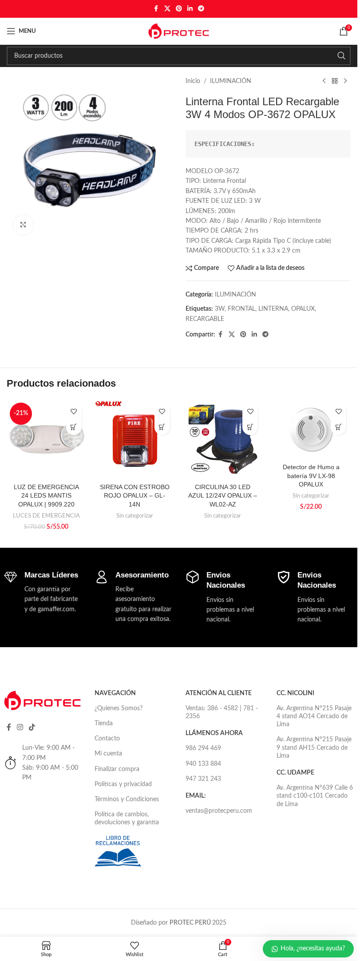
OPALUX (303, 309)
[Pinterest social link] (179, 9)
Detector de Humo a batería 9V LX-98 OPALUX (311, 475)
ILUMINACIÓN (230, 81)
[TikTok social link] (32, 727)
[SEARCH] (341, 56)
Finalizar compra (117, 769)
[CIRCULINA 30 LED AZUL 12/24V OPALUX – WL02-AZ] (223, 439)
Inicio (193, 81)
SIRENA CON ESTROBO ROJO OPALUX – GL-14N (135, 495)
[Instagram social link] (20, 727)
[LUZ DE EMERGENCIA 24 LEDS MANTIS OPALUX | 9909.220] (46, 439)
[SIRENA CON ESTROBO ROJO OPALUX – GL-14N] (134, 439)
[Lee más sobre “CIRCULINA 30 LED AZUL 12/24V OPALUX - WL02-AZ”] (250, 427)
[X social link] (167, 9)
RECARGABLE (205, 319)
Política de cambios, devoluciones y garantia (127, 818)
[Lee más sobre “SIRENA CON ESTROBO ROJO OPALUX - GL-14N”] (162, 427)
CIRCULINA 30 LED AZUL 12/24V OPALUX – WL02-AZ (222, 495)
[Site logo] (179, 31)
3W (220, 309)
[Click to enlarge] (23, 225)
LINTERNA (273, 309)
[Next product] (345, 81)
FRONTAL (241, 309)
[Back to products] (334, 81)
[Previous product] (324, 81)
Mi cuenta (108, 754)
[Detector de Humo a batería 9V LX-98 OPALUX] (311, 429)
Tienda (104, 723)
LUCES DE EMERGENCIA (46, 516)
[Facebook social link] (156, 9)
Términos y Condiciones (127, 799)
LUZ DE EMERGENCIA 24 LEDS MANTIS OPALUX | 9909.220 (46, 495)
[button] (74, 427)
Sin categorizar (134, 516)
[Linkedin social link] (190, 9)
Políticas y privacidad (123, 784)
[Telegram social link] (201, 9)
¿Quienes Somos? (118, 708)
